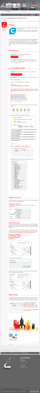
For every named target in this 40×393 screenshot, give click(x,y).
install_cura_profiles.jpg (13, 339)
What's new (16, 11)
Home (3, 11)
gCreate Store (23, 366)
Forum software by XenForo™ (8, 391)
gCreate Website (23, 365)
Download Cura (14, 57)
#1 (38, 22)
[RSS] (38, 389)
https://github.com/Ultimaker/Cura (17, 55)
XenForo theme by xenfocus (22, 391)
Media (23, 11)
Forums (9, 11)
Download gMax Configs (16, 74)
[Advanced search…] (28, 12)
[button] (11, 12)
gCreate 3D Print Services (24, 367)
